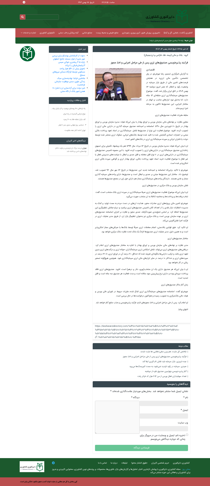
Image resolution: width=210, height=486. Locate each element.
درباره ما (114, 463)
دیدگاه (135, 398)
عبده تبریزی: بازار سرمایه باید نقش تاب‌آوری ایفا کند (164, 361)
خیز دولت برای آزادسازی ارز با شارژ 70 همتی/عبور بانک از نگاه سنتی (68, 89)
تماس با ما (102, 463)
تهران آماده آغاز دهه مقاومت (75, 130)
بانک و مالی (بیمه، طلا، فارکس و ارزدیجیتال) (163, 55)
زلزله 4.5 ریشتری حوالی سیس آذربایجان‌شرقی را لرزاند (166, 40)
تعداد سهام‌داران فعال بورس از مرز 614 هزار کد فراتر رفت (161, 376)
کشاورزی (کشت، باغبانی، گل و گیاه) (178, 33)
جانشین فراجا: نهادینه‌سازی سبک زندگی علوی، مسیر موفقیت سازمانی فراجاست (70, 82)
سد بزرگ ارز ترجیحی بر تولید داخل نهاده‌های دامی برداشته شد (71, 150)
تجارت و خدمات (29, 33)
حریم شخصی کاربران (160, 463)
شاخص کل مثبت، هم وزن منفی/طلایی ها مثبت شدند (163, 352)
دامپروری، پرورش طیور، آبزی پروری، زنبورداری (141, 33)
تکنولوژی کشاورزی (47, 33)
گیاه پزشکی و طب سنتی (68, 33)
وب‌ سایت (183, 423)
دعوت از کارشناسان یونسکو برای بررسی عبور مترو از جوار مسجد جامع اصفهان (68, 57)
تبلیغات (124, 463)
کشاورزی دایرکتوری (181, 463)
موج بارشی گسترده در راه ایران (74, 113)
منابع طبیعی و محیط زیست (107, 33)
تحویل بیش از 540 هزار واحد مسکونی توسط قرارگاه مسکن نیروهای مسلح (69, 72)
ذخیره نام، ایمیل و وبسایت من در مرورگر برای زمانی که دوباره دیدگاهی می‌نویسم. (162, 437)
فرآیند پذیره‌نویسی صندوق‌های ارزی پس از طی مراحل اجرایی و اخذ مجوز (154, 357)
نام (185, 398)
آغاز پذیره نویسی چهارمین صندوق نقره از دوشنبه (165, 371)
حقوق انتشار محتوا (139, 463)
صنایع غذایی (87, 33)
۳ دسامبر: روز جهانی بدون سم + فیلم (72, 124)
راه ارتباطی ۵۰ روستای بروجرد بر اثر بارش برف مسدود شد (68, 108)
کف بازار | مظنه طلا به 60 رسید (74, 119)
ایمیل (184, 410)
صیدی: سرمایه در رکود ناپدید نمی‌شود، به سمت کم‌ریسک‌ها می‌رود (157, 366)
